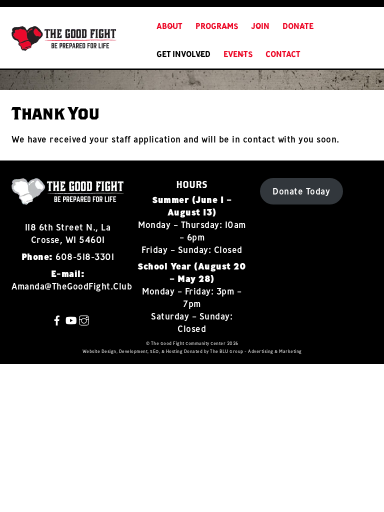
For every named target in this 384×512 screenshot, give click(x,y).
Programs (217, 26)
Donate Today (301, 191)
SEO (154, 351)
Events (238, 54)
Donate (298, 26)
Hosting (174, 351)
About (169, 26)
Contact (283, 54)
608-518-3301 (85, 256)
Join (260, 26)
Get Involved (183, 54)
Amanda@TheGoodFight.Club (72, 286)
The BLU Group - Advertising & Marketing (256, 351)
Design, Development (125, 351)
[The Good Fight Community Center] (64, 45)
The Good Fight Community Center (188, 343)
